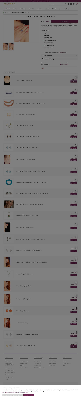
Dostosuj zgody (19, 394)
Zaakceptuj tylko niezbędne (8, 394)
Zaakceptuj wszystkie (28, 394)
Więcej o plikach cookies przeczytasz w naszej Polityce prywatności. (15, 392)
